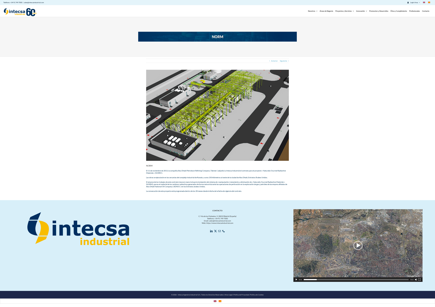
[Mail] (219, 231)
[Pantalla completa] (419, 279)
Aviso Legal (228, 295)
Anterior (274, 61)
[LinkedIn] (211, 231)
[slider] (356, 279)
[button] (357, 245)
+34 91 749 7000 (16, 2)
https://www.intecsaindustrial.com (219, 223)
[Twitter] (215, 231)
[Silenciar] (416, 279)
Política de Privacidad (241, 295)
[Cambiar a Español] (220, 301)
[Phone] (223, 231)
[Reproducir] (296, 279)
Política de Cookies (257, 295)
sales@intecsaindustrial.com (34, 2)
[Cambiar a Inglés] (424, 2)
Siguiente (283, 61)
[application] (358, 245)
